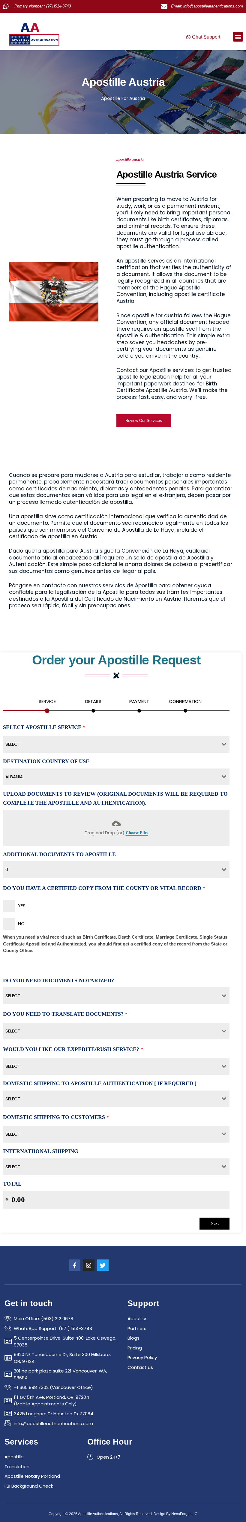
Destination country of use (46, 761)
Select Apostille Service (44, 727)
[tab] (47, 704)
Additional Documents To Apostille (59, 854)
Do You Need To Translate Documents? (65, 1014)
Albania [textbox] (14, 777)
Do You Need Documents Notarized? (58, 980)
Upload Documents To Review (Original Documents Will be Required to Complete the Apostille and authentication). (115, 798)
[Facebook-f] (74, 1265)
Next (215, 1223)
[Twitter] (103, 1265)
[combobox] (116, 744)
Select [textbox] (12, 995)
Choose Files (137, 833)
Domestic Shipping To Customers (56, 1117)
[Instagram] (88, 1265)
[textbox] (110, 744)
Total (12, 1184)
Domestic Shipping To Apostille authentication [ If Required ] (99, 1083)
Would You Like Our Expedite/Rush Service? (73, 1049)
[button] (238, 37)
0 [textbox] (6, 869)
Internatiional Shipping (40, 1151)
